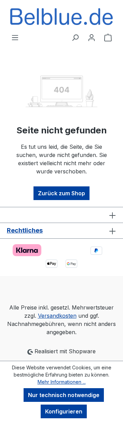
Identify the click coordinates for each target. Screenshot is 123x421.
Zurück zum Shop (61, 193)
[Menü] (15, 37)
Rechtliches (25, 230)
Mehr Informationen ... (62, 382)
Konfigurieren (63, 411)
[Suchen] (75, 37)
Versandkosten (57, 315)
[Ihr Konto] (91, 37)
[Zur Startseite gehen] (61, 16)
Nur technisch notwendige (63, 395)
